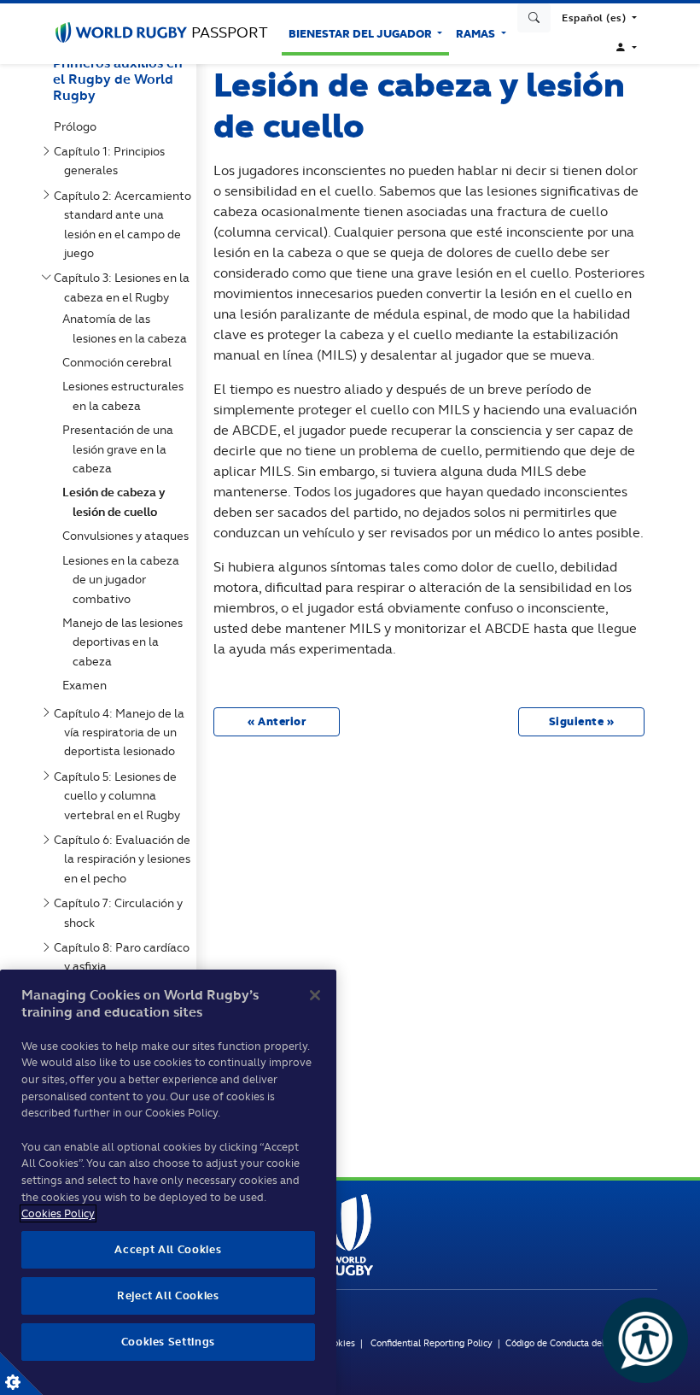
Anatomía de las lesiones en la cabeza (128, 328)
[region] (168, 1182)
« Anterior (277, 721)
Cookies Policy (58, 1213)
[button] (599, 18)
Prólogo (78, 126)
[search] (534, 17)
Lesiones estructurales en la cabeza (126, 395)
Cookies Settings (21, 1373)
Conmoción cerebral (120, 362)
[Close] (315, 995)
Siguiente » (582, 721)
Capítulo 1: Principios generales (113, 161)
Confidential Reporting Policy (432, 1343)
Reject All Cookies (168, 1295)
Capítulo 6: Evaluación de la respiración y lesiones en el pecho (125, 859)
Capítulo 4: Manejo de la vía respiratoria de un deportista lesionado (122, 732)
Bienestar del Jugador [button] (362, 33)
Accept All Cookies (167, 1249)
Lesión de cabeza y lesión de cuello (117, 501)
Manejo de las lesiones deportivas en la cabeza (126, 642)
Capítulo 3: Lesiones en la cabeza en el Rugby (125, 287)
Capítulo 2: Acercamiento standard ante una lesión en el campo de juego (126, 224)
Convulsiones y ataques (129, 535)
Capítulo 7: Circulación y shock (122, 912)
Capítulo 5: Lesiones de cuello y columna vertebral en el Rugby (120, 796)
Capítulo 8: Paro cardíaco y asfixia (125, 957)
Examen (88, 685)
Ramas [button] (477, 33)
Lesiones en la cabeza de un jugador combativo (124, 580)
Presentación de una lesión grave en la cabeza (121, 449)
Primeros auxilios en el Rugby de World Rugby (118, 79)
